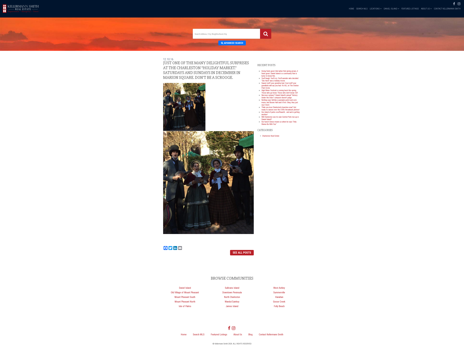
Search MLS (362, 8)
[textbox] (227, 34)
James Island (232, 306)
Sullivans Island (232, 287)
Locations (375, 8)
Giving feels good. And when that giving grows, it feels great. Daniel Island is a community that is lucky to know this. (279, 73)
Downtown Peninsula (232, 292)
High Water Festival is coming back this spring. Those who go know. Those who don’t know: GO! (279, 91)
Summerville (279, 292)
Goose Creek (279, 301)
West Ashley (279, 287)
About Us (425, 8)
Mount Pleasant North (185, 301)
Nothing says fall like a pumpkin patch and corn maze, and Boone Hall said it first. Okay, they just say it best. (279, 102)
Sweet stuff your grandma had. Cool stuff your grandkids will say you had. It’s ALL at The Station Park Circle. (280, 85)
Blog (250, 334)
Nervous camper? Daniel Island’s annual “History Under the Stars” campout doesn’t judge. (279, 96)
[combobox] (232, 34)
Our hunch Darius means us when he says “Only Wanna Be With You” (279, 123)
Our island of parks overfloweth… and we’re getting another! (280, 113)
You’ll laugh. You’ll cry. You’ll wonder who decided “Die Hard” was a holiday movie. (279, 79)
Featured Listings (410, 8)
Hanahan (279, 297)
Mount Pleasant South (184, 297)
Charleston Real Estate (270, 136)
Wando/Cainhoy (232, 301)
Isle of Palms (185, 306)
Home (351, 8)
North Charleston (232, 297)
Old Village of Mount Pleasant (185, 292)
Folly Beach (279, 306)
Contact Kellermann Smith (447, 8)
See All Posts (242, 252)
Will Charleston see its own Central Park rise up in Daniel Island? (280, 118)
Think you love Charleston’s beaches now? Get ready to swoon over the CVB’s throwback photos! (280, 108)
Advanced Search (233, 43)
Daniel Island (391, 8)
